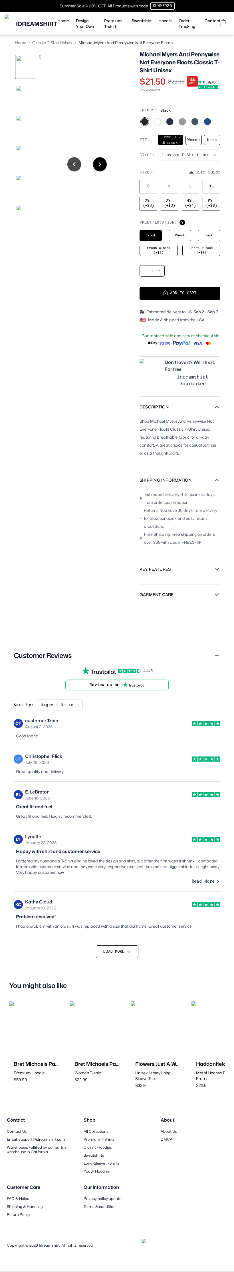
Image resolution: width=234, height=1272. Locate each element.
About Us (169, 1131)
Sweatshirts (94, 1155)
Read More (203, 882)
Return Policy (18, 1214)
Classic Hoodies (98, 1147)
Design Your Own (85, 23)
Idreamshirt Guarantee (192, 380)
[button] (117, 655)
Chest (180, 235)
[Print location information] (182, 222)
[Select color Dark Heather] (195, 122)
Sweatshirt (142, 20)
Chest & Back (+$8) (201, 250)
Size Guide (207, 172)
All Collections (96, 1131)
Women (193, 140)
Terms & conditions (101, 1206)
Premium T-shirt (113, 23)
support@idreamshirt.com (42, 1139)
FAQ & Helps (18, 1198)
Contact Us (17, 1131)
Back (209, 235)
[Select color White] (157, 122)
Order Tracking (187, 23)
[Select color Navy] (170, 122)
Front (151, 235)
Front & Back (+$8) (158, 250)
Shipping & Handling (25, 1206)
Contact (212, 20)
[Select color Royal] (207, 122)
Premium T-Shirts (99, 1139)
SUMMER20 (162, 6)
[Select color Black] (145, 122)
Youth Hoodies (97, 1171)
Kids (212, 140)
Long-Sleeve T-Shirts (102, 1163)
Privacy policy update (102, 1198)
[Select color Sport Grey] (182, 122)
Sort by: (24, 705)
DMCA (166, 1139)
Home (63, 20)
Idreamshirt (49, 1245)
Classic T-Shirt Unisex (52, 42)
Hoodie (165, 20)
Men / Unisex (170, 140)
